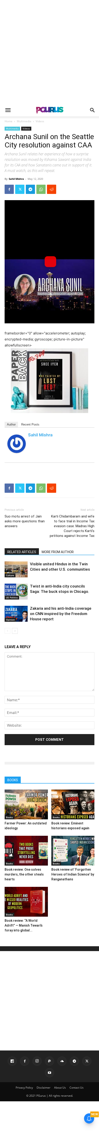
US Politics (12, 597)
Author (11, 424)
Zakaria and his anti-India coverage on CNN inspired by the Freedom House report (60, 613)
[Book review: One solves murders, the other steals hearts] (26, 851)
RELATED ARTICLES (21, 552)
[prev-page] (7, 631)
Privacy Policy (24, 1088)
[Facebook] (9, 189)
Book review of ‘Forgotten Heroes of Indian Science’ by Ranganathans (72, 874)
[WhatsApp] (41, 189)
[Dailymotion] (12, 1061)
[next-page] (15, 631)
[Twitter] (19, 189)
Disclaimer (43, 1088)
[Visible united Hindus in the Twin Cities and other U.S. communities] (16, 569)
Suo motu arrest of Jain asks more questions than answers (25, 521)
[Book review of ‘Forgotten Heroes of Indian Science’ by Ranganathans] (73, 851)
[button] (7, 110)
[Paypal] (49, 1061)
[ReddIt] (51, 189)
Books (9, 817)
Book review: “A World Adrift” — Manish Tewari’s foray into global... (24, 925)
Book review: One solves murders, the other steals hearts (24, 874)
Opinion (10, 619)
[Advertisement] (49, 52)
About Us (60, 1088)
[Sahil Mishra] (16, 444)
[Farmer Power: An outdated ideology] (26, 804)
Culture (10, 575)
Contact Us (77, 1088)
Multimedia (24, 121)
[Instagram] (37, 1061)
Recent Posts (30, 424)
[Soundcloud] (62, 1061)
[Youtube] (49, 1072)
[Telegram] (30, 189)
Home (8, 121)
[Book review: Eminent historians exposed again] (73, 804)
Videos (40, 121)
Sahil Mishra (16, 179)
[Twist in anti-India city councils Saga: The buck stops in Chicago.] (16, 592)
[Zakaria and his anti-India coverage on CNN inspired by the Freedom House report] (16, 614)
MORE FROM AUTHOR (58, 552)
